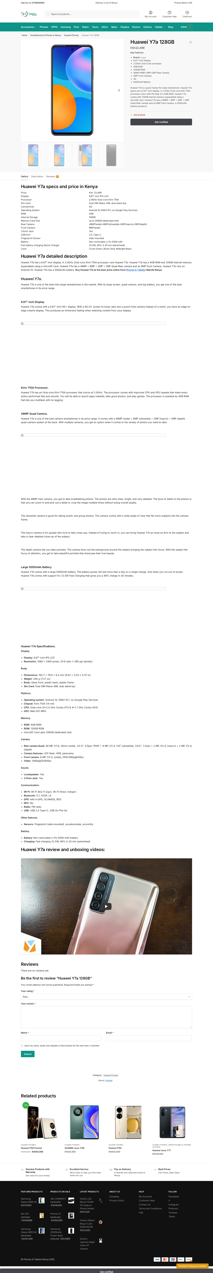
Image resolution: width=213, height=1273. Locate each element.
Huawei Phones (71, 35)
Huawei (143, 58)
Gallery (24, 176)
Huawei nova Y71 (161, 1150)
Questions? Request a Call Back (192, 1266)
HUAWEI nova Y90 (74, 1148)
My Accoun (145, 1196)
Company (114, 1196)
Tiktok (171, 1216)
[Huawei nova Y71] (172, 1122)
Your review (28, 1003)
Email (110, 1032)
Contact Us (144, 1204)
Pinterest (173, 1208)
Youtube (172, 1212)
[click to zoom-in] (72, 90)
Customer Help (169, 16)
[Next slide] (119, 90)
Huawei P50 (115, 1148)
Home (24, 35)
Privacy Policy (116, 1200)
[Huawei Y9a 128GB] (190, 42)
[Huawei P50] (128, 1122)
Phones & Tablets (136, 269)
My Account (150, 16)
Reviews (52, 176)
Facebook (173, 1196)
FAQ (141, 1212)
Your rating (27, 991)
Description (37, 176)
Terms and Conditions (150, 1208)
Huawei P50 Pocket (31, 1148)
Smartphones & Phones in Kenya (45, 35)
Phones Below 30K (183, 2)
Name (25, 1032)
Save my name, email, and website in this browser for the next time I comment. (62, 1045)
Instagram (173, 1204)
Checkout (187, 16)
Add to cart (40, 1158)
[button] (186, 27)
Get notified (161, 122)
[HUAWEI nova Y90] (84, 1122)
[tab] (25, 176)
